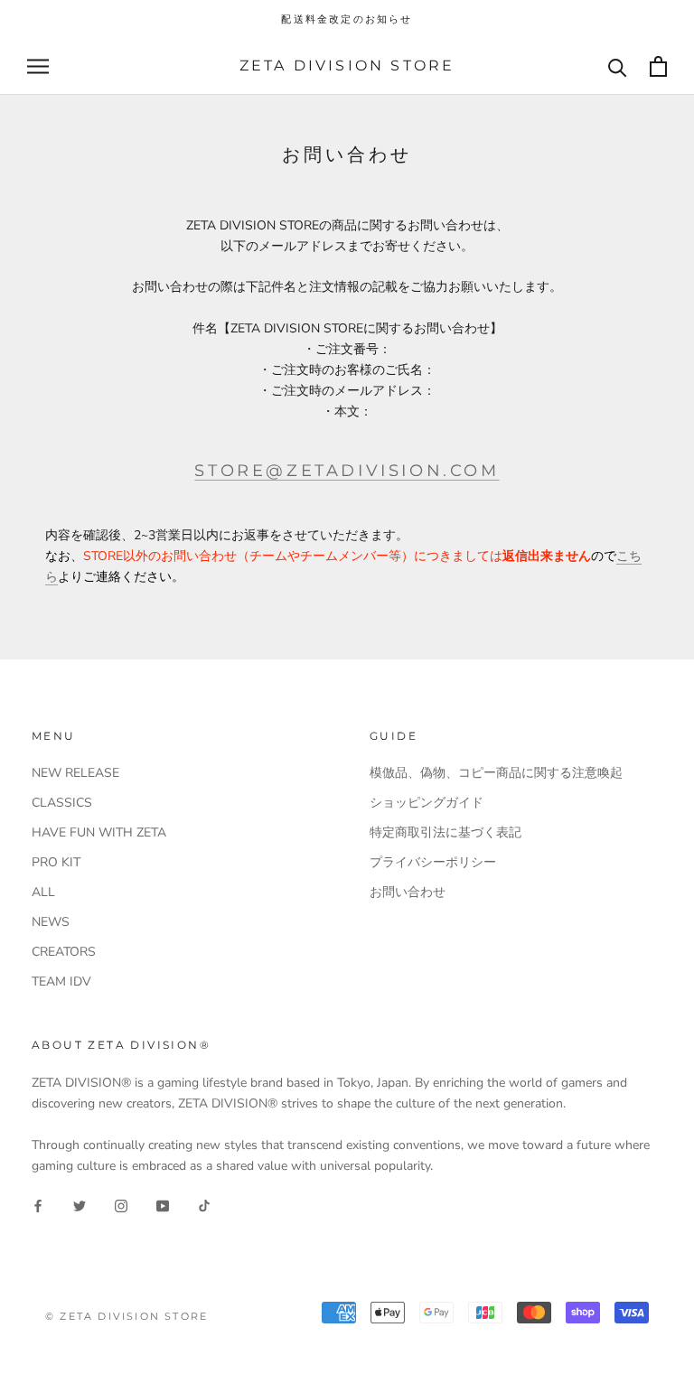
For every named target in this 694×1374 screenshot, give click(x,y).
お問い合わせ (407, 892)
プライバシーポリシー (433, 862)
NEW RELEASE (75, 772)
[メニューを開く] (38, 66)
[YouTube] (162, 1204)
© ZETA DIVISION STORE (126, 1316)
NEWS (51, 921)
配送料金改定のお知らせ (346, 19)
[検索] (617, 66)
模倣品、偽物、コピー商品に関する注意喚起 (496, 772)
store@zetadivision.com (346, 471)
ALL (43, 892)
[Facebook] (38, 1204)
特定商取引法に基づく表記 (445, 832)
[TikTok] (204, 1204)
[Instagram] (121, 1204)
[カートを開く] (658, 66)
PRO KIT (56, 862)
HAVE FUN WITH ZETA (99, 832)
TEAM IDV (61, 981)
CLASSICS (62, 802)
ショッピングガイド (426, 802)
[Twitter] (79, 1204)
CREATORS (64, 951)
